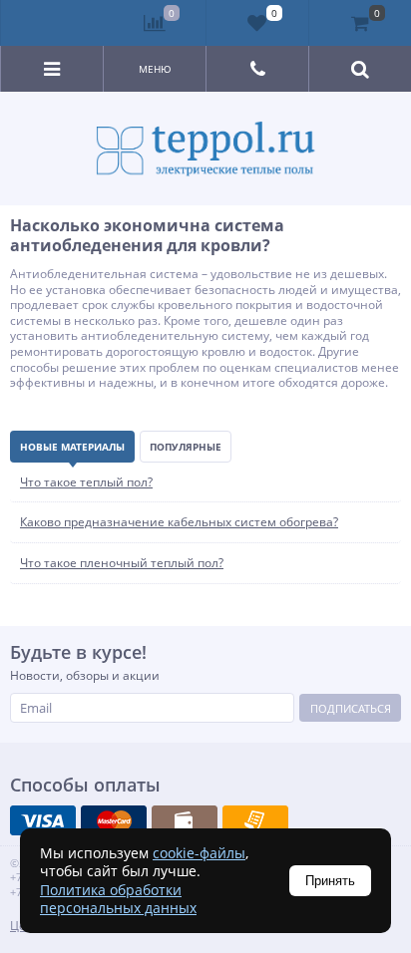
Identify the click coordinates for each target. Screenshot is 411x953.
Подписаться (350, 708)
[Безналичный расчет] (255, 820)
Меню (155, 69)
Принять (330, 880)
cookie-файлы (199, 852)
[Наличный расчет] (184, 820)
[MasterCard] (114, 820)
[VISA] (43, 820)
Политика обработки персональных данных (118, 898)
